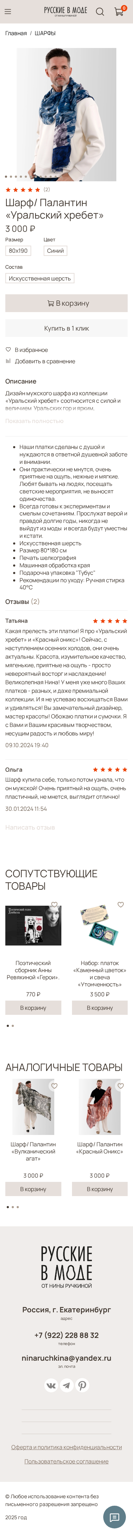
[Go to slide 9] (45, 177)
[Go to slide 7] (35, 177)
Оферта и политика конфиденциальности (66, 1447)
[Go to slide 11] (55, 177)
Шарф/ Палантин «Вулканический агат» (33, 1151)
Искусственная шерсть (40, 278)
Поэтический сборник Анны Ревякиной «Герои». (33, 970)
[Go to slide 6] (30, 177)
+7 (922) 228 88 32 (66, 1335)
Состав (14, 267)
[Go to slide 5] (25, 177)
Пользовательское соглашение (66, 1461)
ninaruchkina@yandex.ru (66, 1358)
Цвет (49, 240)
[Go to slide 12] (60, 177)
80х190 (18, 251)
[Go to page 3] (18, 1207)
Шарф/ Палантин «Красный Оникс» (99, 1147)
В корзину (33, 1008)
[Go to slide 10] (50, 177)
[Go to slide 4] (21, 177)
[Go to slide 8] (40, 177)
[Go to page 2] (13, 1026)
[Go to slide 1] (6, 177)
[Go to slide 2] (11, 177)
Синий (55, 251)
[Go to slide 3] (16, 177)
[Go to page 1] (8, 1026)
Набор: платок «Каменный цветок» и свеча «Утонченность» (100, 973)
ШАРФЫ (45, 33)
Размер (14, 240)
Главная (16, 33)
